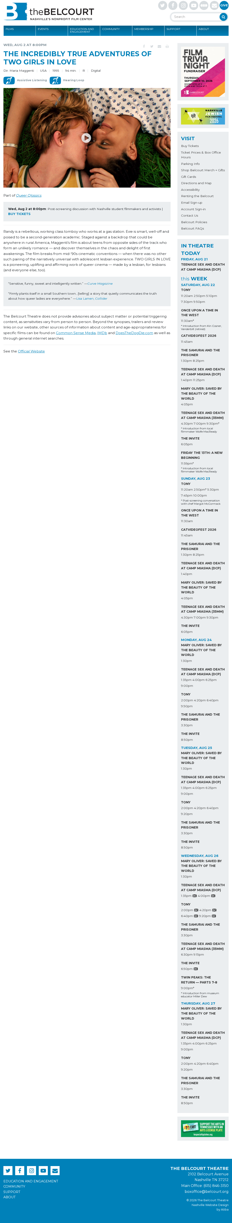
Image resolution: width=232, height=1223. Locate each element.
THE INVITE (190, 438)
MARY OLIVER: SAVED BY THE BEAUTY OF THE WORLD (201, 393)
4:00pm (198, 680)
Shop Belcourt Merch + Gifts (203, 170)
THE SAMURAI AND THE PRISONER (200, 352)
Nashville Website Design (210, 1205)
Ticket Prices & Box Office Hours (201, 155)
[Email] (159, 46)
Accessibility (190, 189)
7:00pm (200, 423)
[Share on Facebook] (144, 46)
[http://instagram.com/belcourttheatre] (183, 5)
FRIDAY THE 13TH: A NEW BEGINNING (202, 455)
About (204, 29)
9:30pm (212, 617)
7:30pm (187, 301)
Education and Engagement (82, 30)
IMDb (102, 333)
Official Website (31, 351)
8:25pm (198, 360)
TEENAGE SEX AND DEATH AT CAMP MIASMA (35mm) (203, 415)
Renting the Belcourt (197, 196)
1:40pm (186, 380)
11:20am (187, 296)
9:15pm (198, 954)
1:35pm (186, 680)
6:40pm (212, 700)
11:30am (187, 521)
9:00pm (187, 685)
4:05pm (187, 404)
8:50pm (187, 739)
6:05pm (187, 444)
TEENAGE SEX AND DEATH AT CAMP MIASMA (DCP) (203, 267)
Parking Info (190, 164)
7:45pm (186, 495)
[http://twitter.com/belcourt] (162, 5)
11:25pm (199, 380)
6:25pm (211, 680)
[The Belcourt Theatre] (48, 11)
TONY (186, 290)
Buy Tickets (190, 146)
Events (43, 29)
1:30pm (186, 360)
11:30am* (187, 321)
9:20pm (187, 814)
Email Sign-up (191, 202)
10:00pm (200, 495)
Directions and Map (196, 183)
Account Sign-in (193, 209)
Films (10, 29)
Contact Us (189, 215)
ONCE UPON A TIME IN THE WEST (199, 312)
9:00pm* (187, 988)
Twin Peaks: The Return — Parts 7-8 (199, 980)
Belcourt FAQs (192, 228)
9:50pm (199, 301)
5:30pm (213, 489)
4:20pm (200, 700)
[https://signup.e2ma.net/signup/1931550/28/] (214, 5)
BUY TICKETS (19, 214)
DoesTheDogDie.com (134, 333)
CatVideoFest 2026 (198, 336)
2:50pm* (200, 489)
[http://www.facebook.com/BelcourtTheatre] (172, 5)
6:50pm (187, 969)
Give (224, 5)
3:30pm (187, 725)
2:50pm (199, 296)
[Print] (167, 46)
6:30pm (187, 954)
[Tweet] (151, 46)
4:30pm (187, 423)
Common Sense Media (76, 333)
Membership (143, 29)
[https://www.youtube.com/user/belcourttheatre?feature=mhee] (193, 5)
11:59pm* (187, 463)
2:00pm (187, 700)
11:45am (187, 341)
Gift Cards (188, 177)
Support (173, 29)
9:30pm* (213, 423)
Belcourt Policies (194, 222)
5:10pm (211, 296)
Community (111, 29)
